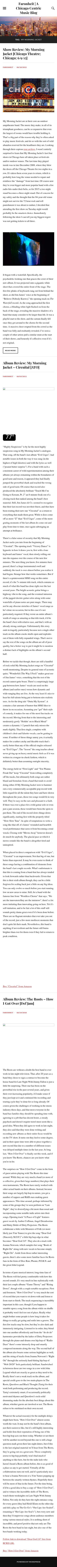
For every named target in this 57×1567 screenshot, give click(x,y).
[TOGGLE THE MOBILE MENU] (4, 8)
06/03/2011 (22, 376)
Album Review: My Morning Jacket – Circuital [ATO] (24, 365)
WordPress (34, 1562)
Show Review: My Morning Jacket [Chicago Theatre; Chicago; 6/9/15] (24, 53)
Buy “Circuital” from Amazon (17, 986)
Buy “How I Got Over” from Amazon (20, 1550)
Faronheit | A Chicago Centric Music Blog (28, 8)
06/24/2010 (22, 1013)
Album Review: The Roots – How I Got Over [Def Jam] (28, 1001)
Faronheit (8, 67)
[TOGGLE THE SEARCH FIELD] (52, 8)
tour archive (29, 149)
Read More (10, 350)
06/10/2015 (22, 67)
